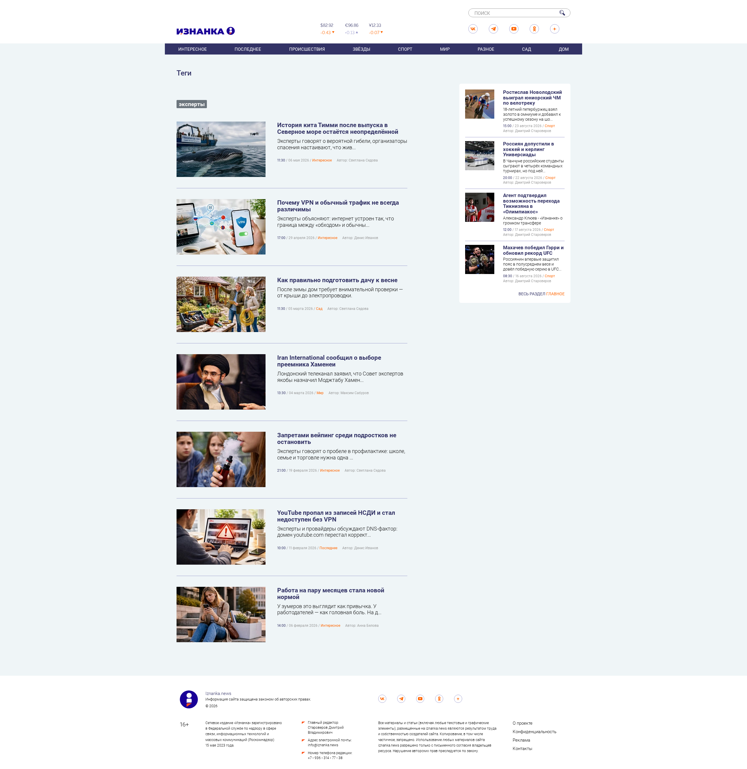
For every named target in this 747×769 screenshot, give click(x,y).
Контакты (522, 748)
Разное (486, 49)
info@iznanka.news (323, 744)
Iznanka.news (218, 693)
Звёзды (361, 49)
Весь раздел (542, 293)
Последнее (248, 49)
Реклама (521, 740)
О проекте (523, 723)
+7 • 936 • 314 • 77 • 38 (325, 757)
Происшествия (307, 49)
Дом (564, 49)
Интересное (192, 49)
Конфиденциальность (534, 731)
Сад (526, 49)
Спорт (405, 49)
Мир (445, 49)
